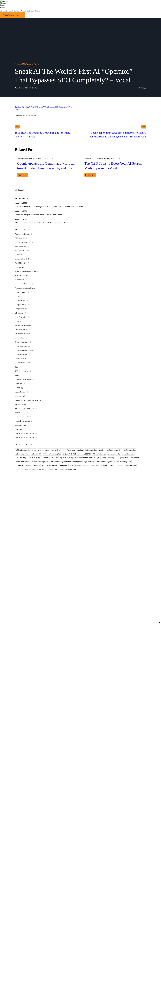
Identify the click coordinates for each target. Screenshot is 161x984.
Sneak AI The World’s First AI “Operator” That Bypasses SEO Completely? (41, 107)
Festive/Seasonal (22, 292)
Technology (20, 388)
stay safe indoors (81, 465)
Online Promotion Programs (26, 350)
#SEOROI (32, 116)
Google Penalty (21, 300)
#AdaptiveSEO (21, 116)
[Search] (16, 190)
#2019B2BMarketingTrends (26, 450)
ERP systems (20, 267)
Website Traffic (32, 64)
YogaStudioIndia (22, 425)
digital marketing (66, 458)
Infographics (20, 313)
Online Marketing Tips (122, 462)
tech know (95, 465)
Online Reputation (22, 354)
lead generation (122, 458)
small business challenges (57, 465)
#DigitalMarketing (22, 454)
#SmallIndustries (99, 454)
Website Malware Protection (26, 408)
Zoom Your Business (23, 469)
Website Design (21, 404)
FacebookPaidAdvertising (25, 284)
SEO (18, 367)
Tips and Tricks (22, 392)
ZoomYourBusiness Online (26, 433)
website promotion (117, 465)
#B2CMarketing (130, 450)
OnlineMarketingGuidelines (83, 462)
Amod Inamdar (128, 454)
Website (104, 465)
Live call (19, 321)
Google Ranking (22, 305)
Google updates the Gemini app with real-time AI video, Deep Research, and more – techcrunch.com (47, 166)
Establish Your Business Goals (26, 271)
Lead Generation (22, 317)
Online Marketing (23, 342)
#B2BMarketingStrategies (94, 450)
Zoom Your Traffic (23, 429)
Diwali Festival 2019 (23, 259)
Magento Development (24, 325)
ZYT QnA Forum (71, 469)
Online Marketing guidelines (60, 462)
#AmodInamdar (58, 450)
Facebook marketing (23, 275)
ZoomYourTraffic (39, 469)
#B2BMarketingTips (114, 450)
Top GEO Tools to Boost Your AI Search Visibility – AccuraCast (113, 165)
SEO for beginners (23, 371)
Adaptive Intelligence (23, 234)
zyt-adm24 (33, 88)
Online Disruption (23, 338)
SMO (18, 375)
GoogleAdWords (22, 309)
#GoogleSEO (37, 454)
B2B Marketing (22, 246)
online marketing (22, 462)
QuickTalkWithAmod (24, 363)
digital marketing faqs (83, 458)
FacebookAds (21, 280)
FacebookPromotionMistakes (26, 288)
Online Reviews (21, 359)
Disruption (20, 255)
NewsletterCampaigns (23, 334)
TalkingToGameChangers (25, 379)
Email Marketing (22, 263)
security (37, 465)
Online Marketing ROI (104, 462)
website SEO (20, 64)
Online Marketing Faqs (24, 346)
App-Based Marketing (24, 242)
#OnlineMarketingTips (52, 454)
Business (45, 458)
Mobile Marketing (22, 329)
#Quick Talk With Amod (72, 454)
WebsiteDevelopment (23, 421)
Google (19, 296)
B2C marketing (22, 251)
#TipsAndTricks (114, 454)
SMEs (71, 465)
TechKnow (20, 384)
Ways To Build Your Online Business (29, 400)
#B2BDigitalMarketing (74, 450)
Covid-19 (54, 458)
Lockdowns (135, 458)
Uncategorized (21, 396)
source (17, 109)
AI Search (21, 238)
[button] (12, 15)
